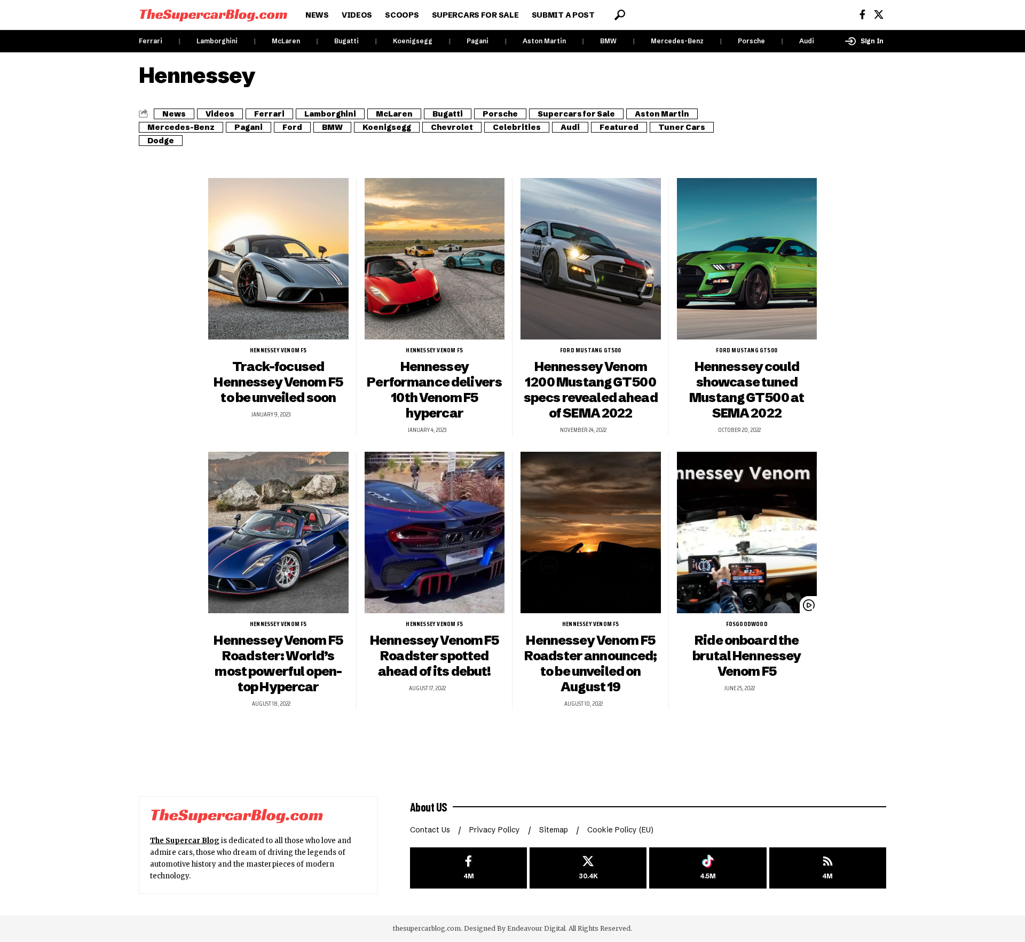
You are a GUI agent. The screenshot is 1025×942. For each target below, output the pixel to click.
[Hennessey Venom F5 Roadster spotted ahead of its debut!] (435, 532)
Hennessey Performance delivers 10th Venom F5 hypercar (434, 390)
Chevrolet (452, 127)
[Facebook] (862, 14)
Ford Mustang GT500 (590, 350)
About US (428, 807)
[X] (878, 14)
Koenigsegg (412, 41)
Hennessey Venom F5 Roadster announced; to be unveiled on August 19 (590, 663)
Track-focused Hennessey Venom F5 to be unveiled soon (278, 382)
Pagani (477, 41)
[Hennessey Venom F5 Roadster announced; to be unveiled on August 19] (591, 532)
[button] (619, 15)
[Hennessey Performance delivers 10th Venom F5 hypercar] (435, 258)
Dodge (160, 140)
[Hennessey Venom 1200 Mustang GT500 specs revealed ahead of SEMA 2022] (591, 258)
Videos (220, 114)
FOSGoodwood (747, 624)
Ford (292, 127)
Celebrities (517, 127)
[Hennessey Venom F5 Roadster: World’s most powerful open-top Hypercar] (278, 532)
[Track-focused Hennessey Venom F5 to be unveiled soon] (278, 258)
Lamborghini (217, 41)
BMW (608, 41)
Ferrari (150, 41)
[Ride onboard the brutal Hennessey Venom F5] (747, 532)
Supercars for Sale (576, 114)
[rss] (827, 868)
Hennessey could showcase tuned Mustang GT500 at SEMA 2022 (746, 390)
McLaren (286, 41)
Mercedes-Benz (677, 41)
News (174, 114)
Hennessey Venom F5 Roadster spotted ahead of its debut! (434, 655)
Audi (806, 41)
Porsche (751, 41)
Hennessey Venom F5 (278, 350)
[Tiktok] (707, 868)
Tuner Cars (681, 127)
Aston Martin (544, 41)
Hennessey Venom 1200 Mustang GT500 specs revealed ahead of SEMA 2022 (591, 390)
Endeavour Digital (536, 928)
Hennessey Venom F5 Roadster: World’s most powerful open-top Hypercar (278, 663)
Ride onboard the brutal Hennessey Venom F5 (746, 655)
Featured (619, 127)
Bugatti (346, 41)
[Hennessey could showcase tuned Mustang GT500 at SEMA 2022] (747, 258)
